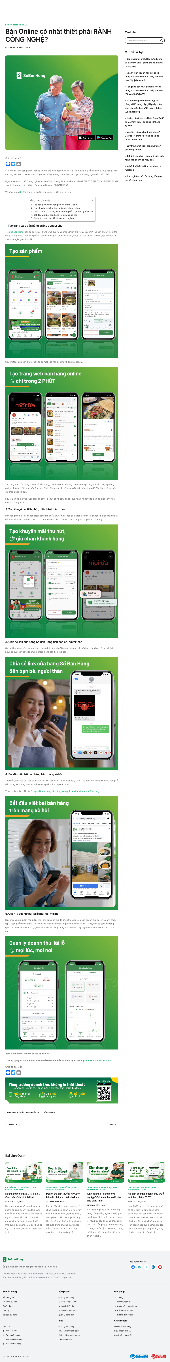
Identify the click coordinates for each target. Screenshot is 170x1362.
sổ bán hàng (49, 1112)
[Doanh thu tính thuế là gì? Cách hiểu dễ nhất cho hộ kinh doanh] (64, 1172)
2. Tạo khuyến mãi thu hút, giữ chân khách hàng (55, 208)
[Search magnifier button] (161, 40)
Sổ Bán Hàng (25, 192)
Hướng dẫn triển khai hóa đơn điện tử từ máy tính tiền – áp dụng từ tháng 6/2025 (144, 122)
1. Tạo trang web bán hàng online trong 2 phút (54, 204)
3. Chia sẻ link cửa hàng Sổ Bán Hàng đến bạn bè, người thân (62, 211)
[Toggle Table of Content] (90, 201)
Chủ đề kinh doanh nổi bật (18, 1188)
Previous (13, 1124)
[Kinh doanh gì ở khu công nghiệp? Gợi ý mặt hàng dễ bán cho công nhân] (105, 1172)
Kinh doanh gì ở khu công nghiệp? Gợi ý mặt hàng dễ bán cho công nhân (104, 1197)
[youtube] (160, 1267)
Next (112, 1124)
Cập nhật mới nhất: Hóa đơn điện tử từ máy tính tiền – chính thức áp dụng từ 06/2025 (144, 63)
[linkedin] (153, 1267)
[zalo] (140, 1267)
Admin (27, 48)
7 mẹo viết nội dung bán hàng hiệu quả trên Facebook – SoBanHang (65, 791)
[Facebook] (133, 1267)
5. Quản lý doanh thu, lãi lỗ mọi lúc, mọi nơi (52, 218)
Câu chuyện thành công (139, 1188)
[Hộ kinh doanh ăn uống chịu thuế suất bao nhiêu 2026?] (146, 1172)
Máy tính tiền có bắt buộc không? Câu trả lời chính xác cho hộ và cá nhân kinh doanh (142, 136)
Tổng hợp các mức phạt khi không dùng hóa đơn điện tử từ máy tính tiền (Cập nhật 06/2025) (144, 90)
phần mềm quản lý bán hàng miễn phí (23, 1112)
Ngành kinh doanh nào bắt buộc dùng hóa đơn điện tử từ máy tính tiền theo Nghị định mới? (144, 76)
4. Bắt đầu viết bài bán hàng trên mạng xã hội (54, 215)
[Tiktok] (146, 1267)
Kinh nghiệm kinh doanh (16, 25)
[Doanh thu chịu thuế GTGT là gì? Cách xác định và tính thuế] (23, 1172)
